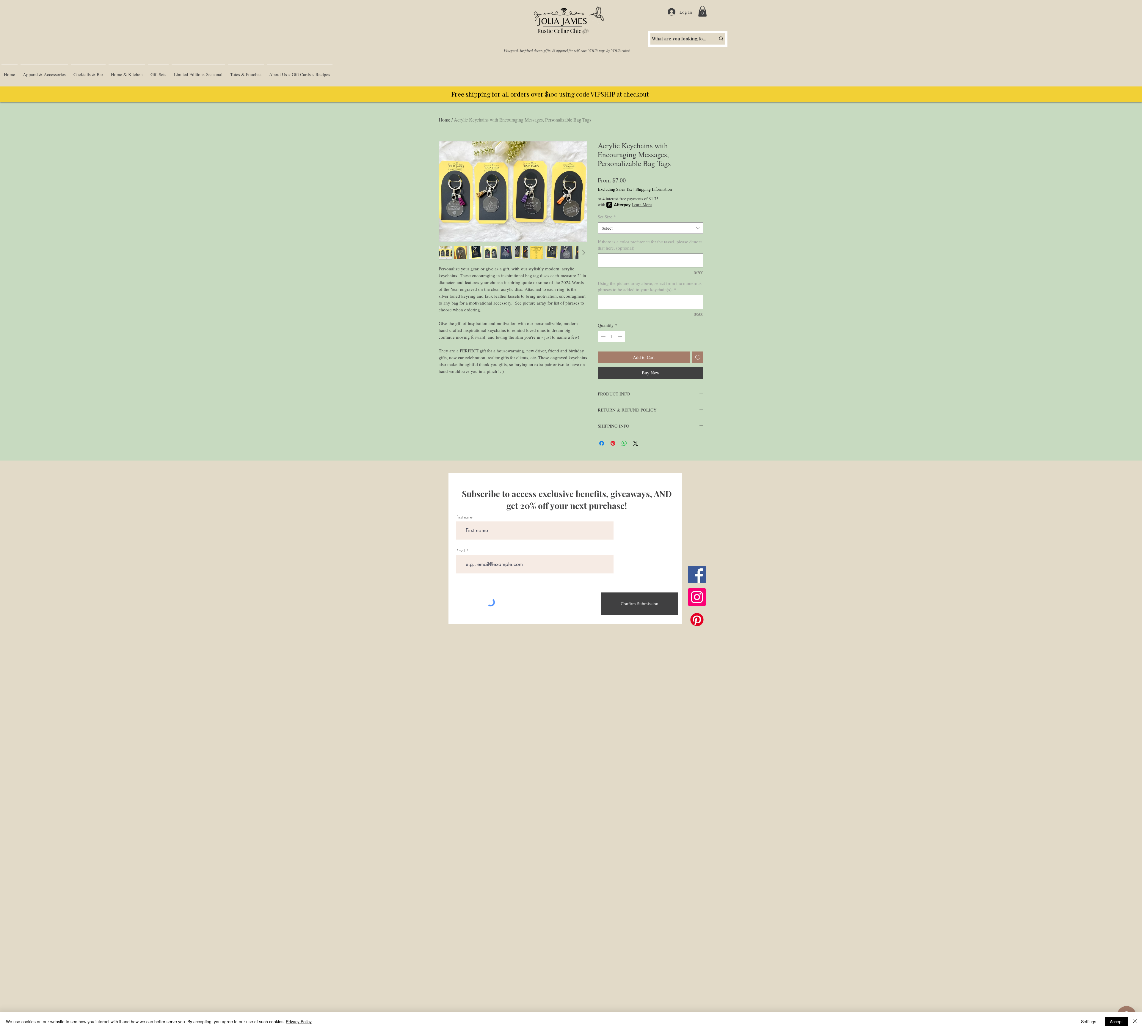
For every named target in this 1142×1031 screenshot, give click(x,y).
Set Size (607, 217)
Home (444, 119)
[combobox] (650, 228)
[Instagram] (697, 597)
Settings (1088, 1021)
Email (461, 551)
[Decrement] (603, 336)
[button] (702, 11)
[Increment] (621, 336)
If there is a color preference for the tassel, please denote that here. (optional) (650, 245)
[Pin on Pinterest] (613, 443)
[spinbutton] (612, 336)
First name (465, 517)
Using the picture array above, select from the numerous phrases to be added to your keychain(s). (650, 286)
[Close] (1134, 1021)
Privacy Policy (299, 1021)
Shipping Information (654, 189)
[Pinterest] (697, 619)
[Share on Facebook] (601, 443)
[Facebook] (697, 574)
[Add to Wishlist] (698, 357)
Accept (1116, 1021)
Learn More (642, 204)
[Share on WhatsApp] (624, 443)
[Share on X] (635, 443)
